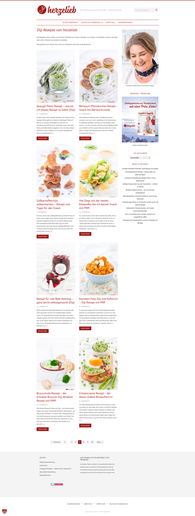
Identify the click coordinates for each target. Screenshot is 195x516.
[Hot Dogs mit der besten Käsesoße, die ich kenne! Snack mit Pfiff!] (98, 146)
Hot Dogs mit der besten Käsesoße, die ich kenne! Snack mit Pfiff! (98, 204)
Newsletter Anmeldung (48, 472)
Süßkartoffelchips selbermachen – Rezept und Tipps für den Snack (53, 204)
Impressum (43, 465)
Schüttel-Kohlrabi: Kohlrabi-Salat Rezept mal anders (140, 169)
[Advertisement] (140, 243)
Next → (100, 442)
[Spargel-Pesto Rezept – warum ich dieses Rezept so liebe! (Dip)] (56, 51)
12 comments (42, 306)
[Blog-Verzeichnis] (57, 485)
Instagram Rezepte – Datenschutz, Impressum (55, 469)
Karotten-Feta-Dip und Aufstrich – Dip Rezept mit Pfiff (98, 300)
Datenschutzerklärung (47, 462)
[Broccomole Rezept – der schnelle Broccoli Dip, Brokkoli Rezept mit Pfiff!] (56, 338)
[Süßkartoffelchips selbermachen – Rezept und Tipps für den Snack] (56, 146)
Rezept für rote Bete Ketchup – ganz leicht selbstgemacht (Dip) (56, 300)
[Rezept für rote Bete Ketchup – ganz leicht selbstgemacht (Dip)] (56, 244)
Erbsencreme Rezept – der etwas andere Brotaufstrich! (96, 395)
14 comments (42, 405)
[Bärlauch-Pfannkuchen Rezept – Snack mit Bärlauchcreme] (98, 51)
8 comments (84, 306)
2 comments (42, 212)
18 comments (42, 114)
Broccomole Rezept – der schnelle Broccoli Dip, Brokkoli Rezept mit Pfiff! (55, 396)
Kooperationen (125, 22)
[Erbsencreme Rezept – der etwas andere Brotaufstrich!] (98, 338)
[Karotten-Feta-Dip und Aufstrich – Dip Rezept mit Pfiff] (98, 244)
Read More (42, 138)
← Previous (55, 442)
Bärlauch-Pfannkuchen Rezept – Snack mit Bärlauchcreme (98, 108)
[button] (4, 511)
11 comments (85, 114)
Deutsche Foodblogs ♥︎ (92, 22)
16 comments (85, 212)
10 (92, 442)
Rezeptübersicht (70, 22)
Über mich (110, 22)
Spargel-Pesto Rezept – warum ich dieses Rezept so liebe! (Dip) (56, 108)
